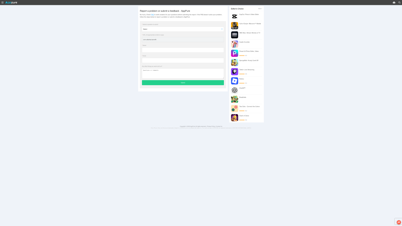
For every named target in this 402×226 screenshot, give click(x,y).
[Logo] (11, 2)
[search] (399, 2)
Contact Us (219, 126)
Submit (183, 82)
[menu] (2, 2)
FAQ (152, 14)
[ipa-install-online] (394, 2)
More (259, 8)
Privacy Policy (211, 126)
